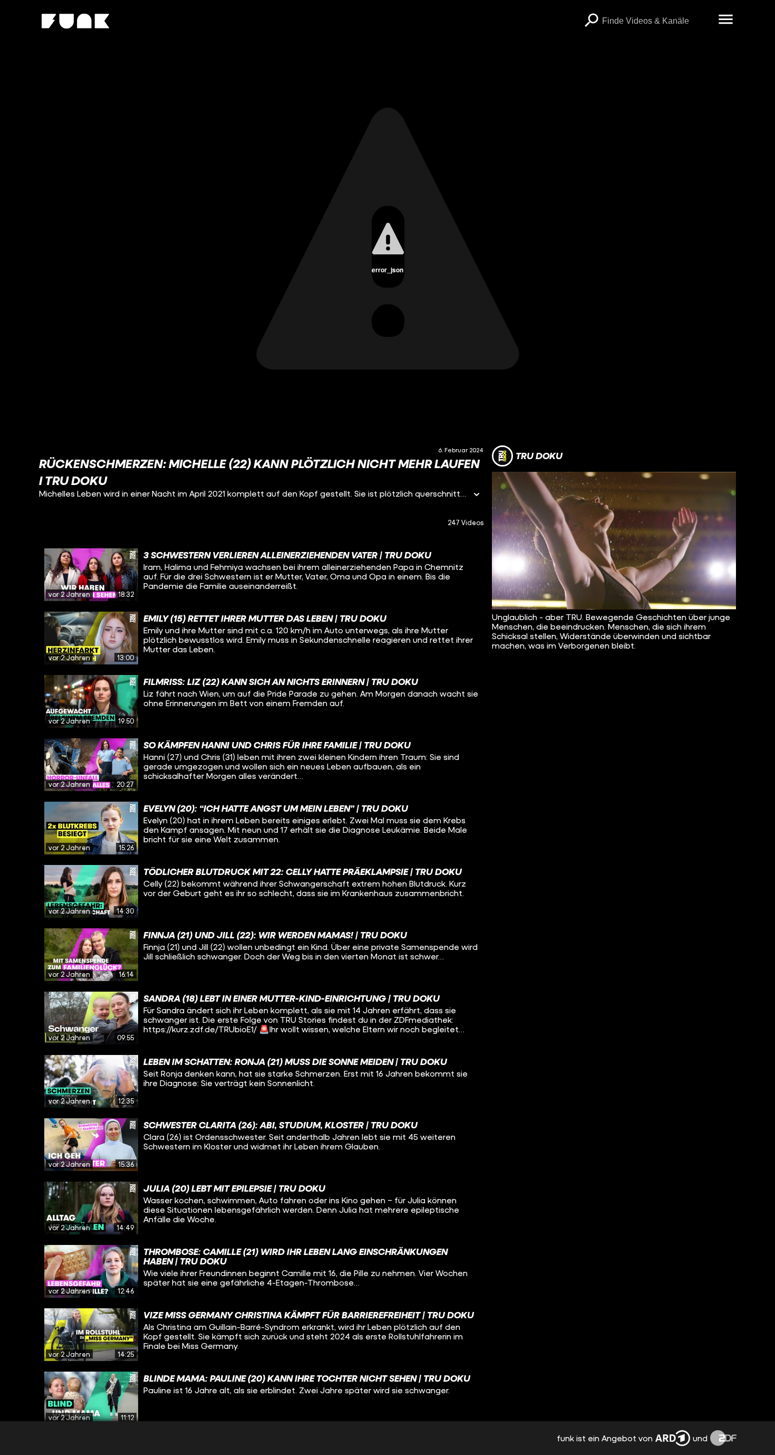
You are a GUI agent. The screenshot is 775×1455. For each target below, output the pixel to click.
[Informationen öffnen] (476, 495)
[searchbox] (656, 21)
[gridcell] (261, 574)
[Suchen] (591, 21)
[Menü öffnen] (726, 20)
